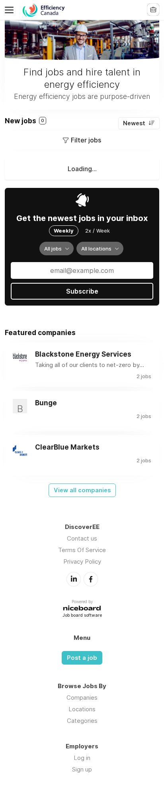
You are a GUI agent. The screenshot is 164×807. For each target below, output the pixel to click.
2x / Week (97, 230)
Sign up (82, 769)
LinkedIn (73, 579)
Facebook (91, 579)
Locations (82, 709)
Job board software (82, 616)
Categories (82, 720)
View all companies (82, 490)
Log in (82, 758)
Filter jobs (86, 140)
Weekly (64, 230)
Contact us (82, 538)
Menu (11, 10)
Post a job (82, 657)
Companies (82, 697)
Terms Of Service (82, 550)
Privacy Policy (82, 561)
